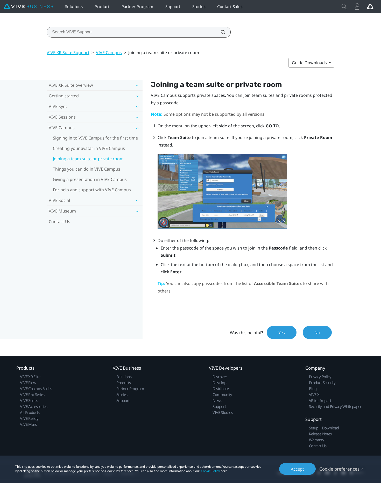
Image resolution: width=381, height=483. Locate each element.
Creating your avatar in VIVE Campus (89, 148)
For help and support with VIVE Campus (92, 190)
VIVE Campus (109, 52)
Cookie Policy (210, 471)
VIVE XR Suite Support (68, 52)
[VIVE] (28, 6)
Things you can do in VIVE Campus (86, 169)
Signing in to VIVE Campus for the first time (95, 138)
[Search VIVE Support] (220, 32)
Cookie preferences (339, 469)
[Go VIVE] (370, 6)
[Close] (344, 6)
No (317, 332)
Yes (281, 332)
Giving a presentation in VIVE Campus (90, 179)
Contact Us (59, 221)
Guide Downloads (310, 62)
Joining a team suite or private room (88, 159)
